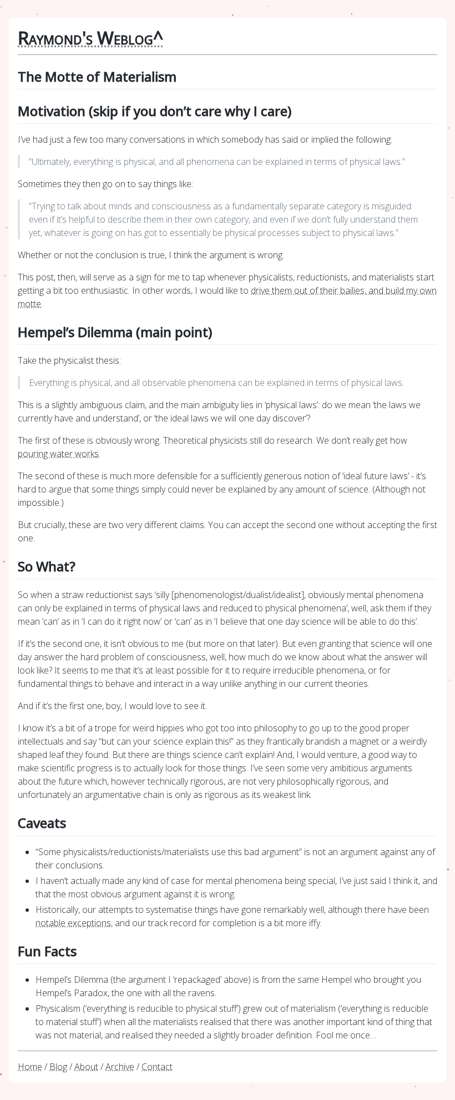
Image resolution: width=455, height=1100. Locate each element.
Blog (58, 1067)
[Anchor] (183, 76)
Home (30, 1067)
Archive (119, 1067)
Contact (157, 1067)
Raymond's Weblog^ (90, 37)
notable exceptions (73, 923)
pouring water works (58, 454)
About (86, 1067)
